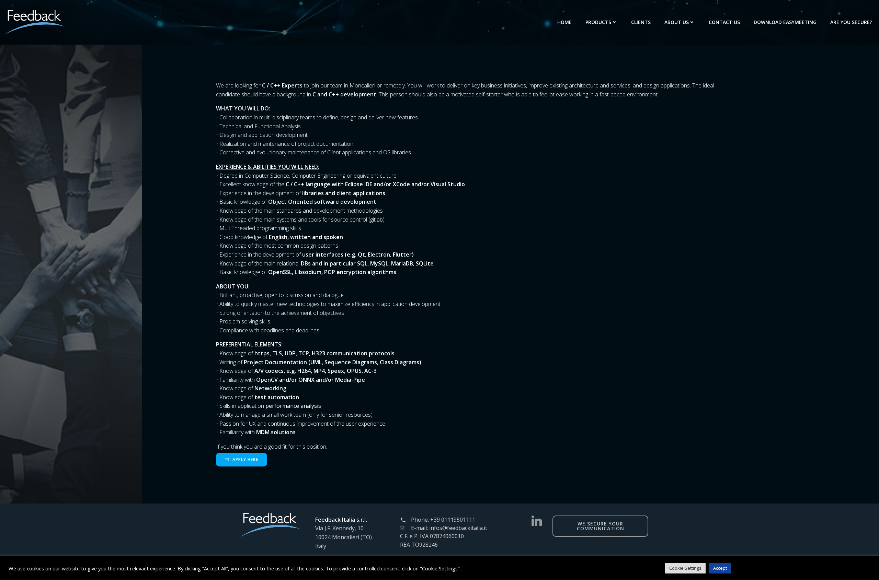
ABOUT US (676, 22)
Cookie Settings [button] (685, 568)
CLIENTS (641, 22)
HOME (564, 22)
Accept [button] (720, 568)
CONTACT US (724, 22)
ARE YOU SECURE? (851, 22)
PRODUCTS (598, 22)
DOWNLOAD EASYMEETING (785, 22)
